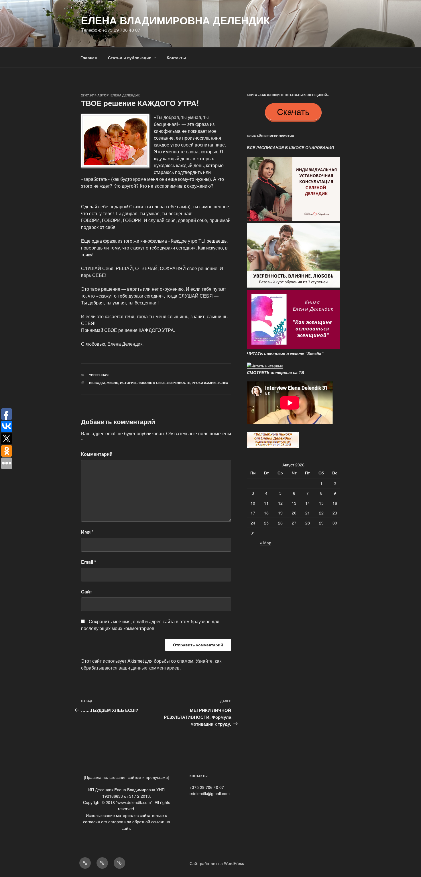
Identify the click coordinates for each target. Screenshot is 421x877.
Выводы (97, 383)
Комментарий (97, 454)
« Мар (265, 542)
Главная (88, 57)
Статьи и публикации (130, 57)
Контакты (176, 57)
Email (88, 562)
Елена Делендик (125, 95)
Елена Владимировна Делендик (175, 20)
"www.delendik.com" (134, 802)
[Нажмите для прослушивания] (273, 446)
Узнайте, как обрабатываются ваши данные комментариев (151, 664)
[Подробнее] (293, 220)
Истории (128, 383)
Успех (222, 383)
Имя (87, 531)
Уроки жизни (204, 383)
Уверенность (178, 383)
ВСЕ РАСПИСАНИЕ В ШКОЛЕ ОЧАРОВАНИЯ (290, 147)
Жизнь (112, 383)
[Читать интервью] (265, 366)
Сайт (86, 591)
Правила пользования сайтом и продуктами (126, 777)
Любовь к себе (151, 383)
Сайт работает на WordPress (217, 863)
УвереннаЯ (99, 375)
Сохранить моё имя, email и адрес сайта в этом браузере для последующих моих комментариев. (150, 624)
